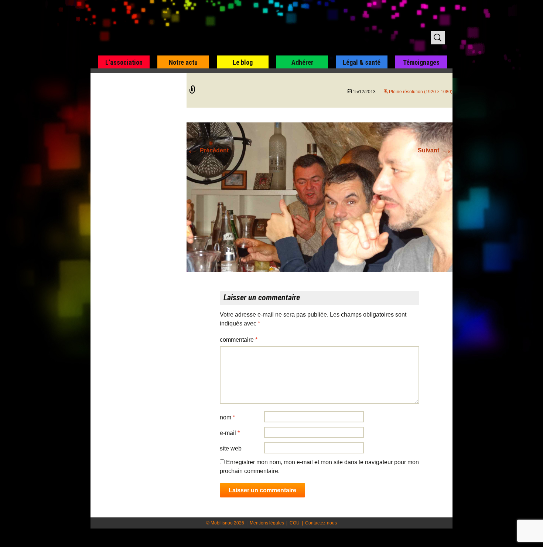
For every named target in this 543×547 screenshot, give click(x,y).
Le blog (243, 62)
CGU (295, 523)
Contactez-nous (321, 523)
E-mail (230, 433)
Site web (231, 448)
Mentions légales (267, 523)
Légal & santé (361, 62)
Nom (227, 417)
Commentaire (238, 340)
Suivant (435, 150)
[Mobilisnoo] (185, 28)
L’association (124, 62)
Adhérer (302, 62)
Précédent (208, 150)
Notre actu (183, 62)
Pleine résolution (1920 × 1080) (420, 91)
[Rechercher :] (438, 37)
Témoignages (421, 62)
